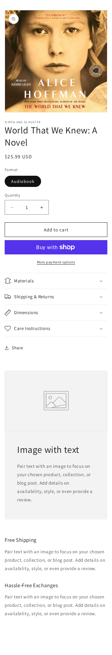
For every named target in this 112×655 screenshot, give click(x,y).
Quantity (12, 195)
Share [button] (17, 348)
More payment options (56, 262)
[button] (56, 281)
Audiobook (23, 181)
